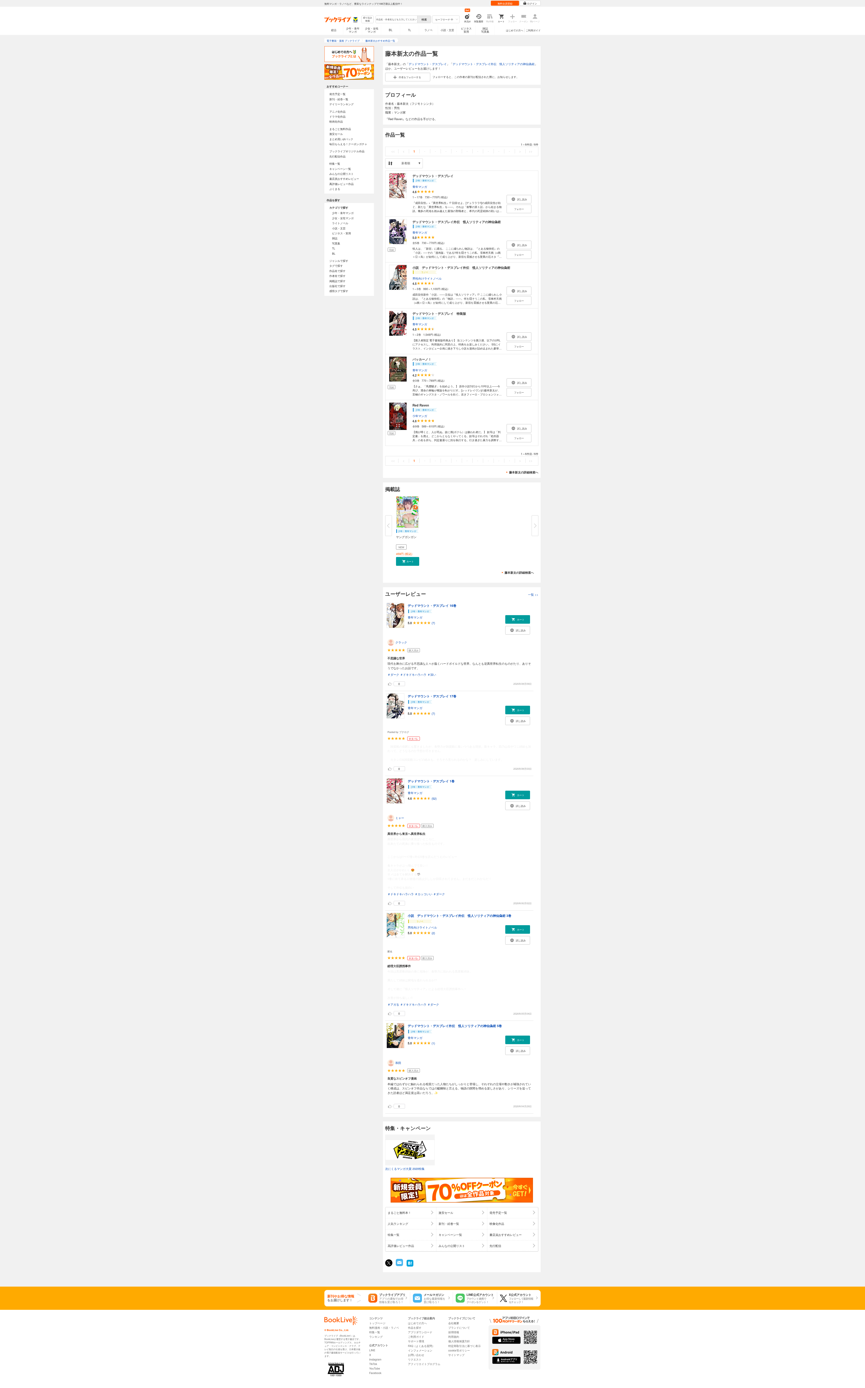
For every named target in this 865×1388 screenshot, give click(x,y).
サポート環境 (416, 1341)
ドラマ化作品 (337, 116)
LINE (372, 1350)
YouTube (374, 1368)
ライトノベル (340, 223)
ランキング (376, 1336)
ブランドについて (459, 1327)
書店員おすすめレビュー (344, 178)
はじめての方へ (514, 30)
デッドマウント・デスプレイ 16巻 (432, 605)
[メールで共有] (399, 1265)
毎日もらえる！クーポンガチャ (348, 144)
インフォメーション (420, 1350)
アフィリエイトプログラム (424, 1364)
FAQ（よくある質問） (421, 1346)
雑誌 (334, 238)
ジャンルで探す (338, 261)
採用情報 (453, 1332)
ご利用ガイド (533, 30)
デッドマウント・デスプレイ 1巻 (431, 781)
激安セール (336, 134)
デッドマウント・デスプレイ (428, 64)
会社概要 (453, 1323)
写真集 (336, 243)
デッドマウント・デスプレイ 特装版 (439, 313)
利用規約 (453, 1336)
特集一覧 (334, 163)
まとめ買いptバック (341, 139)
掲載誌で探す (337, 281)
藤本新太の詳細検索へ (523, 472)
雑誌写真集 (485, 29)
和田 (398, 1063)
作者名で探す (337, 276)
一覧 (533, 594)
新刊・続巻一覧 (338, 99)
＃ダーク (393, 674)
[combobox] (396, 19)
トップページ (377, 1323)
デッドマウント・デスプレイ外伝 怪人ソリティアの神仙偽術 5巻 (455, 1025)
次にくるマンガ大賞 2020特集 (405, 1169)
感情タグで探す (338, 291)
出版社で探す (337, 286)
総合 (334, 30)
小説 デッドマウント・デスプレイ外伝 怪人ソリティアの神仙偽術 (461, 267)
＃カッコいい (423, 894)
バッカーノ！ (421, 359)
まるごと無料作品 (340, 129)
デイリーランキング (341, 104)
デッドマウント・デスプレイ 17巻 (432, 696)
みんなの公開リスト (341, 174)
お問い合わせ (416, 1355)
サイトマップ (456, 1355)
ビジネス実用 (466, 29)
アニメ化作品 (337, 111)
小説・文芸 (447, 30)
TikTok (373, 1364)
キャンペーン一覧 (340, 169)
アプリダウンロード (420, 1332)
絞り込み (367, 19)
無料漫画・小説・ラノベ (384, 1327)
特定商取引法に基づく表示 (464, 1346)
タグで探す (336, 265)
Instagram (375, 1359)
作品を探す (414, 1327)
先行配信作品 (337, 156)
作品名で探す (337, 271)
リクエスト (414, 1359)
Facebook (375, 1373)
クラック (401, 642)
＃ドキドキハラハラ (413, 674)
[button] (407, 561)
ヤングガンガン (406, 537)
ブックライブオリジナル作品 (346, 151)
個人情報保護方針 (459, 1341)
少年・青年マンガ (353, 29)
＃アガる (393, 1004)
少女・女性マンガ (371, 29)
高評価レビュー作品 (341, 184)
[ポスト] (388, 1263)
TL (409, 30)
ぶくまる (334, 189)
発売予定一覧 (337, 94)
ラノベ (428, 30)
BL (390, 30)
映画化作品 (336, 121)
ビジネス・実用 (341, 233)
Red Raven (420, 405)
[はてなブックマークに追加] (410, 1266)
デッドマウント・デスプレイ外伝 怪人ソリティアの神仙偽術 (494, 64)
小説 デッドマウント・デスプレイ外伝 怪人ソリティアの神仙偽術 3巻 (459, 915)
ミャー (399, 818)
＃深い (431, 674)
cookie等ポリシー (459, 1350)
